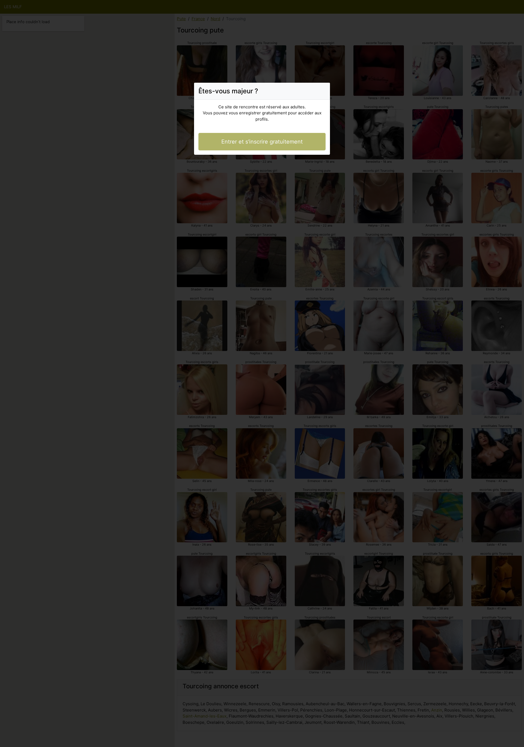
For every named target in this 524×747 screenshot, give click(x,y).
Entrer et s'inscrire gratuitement (262, 141)
